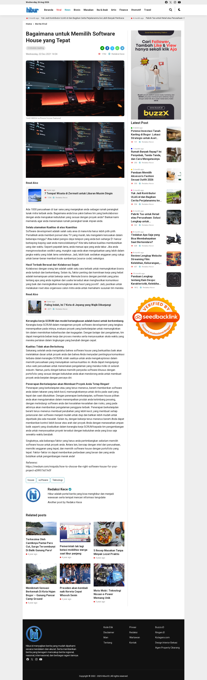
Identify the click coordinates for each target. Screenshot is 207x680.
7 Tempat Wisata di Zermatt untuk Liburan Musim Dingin (78, 193)
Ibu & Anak (102, 10)
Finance (124, 10)
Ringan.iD (160, 632)
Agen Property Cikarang (167, 647)
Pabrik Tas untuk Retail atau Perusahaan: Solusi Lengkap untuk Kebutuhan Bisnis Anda (166, 18)
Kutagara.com (162, 637)
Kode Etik (108, 627)
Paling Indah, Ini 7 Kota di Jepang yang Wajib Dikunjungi (77, 304)
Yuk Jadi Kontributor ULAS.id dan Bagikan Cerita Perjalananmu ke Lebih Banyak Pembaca (62, 18)
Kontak (132, 642)
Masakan (88, 10)
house (31, 480)
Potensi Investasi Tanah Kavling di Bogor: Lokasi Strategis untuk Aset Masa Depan (145, 134)
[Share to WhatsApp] (117, 48)
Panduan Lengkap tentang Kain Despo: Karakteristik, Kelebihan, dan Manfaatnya (146, 280)
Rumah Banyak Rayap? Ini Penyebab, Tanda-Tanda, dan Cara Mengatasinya (146, 155)
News (68, 10)
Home (29, 24)
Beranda (48, 10)
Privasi (132, 627)
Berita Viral (41, 24)
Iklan (106, 637)
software (43, 480)
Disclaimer (109, 632)
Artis (113, 10)
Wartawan (134, 637)
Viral (58, 10)
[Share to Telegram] (122, 48)
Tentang (108, 642)
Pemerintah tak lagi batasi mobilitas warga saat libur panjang (73, 550)
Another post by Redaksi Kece (65, 502)
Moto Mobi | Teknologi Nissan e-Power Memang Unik (107, 594)
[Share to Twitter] (112, 48)
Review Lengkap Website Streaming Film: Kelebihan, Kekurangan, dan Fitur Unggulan (146, 259)
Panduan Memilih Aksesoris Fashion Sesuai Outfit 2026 (142, 176)
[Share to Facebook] (107, 48)
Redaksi (133, 632)
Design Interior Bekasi (166, 642)
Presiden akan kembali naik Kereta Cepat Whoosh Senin (74, 591)
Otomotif (136, 10)
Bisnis (77, 10)
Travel (147, 10)
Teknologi (57, 480)
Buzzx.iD (159, 627)
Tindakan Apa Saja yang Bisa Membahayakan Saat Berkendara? (145, 238)
